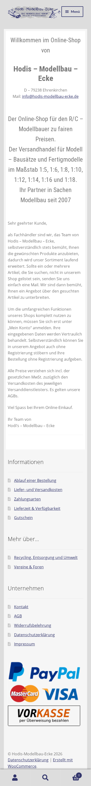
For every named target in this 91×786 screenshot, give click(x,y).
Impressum (24, 644)
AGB (18, 616)
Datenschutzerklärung (34, 634)
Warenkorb (70, 773)
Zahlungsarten (27, 499)
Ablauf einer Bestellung (35, 480)
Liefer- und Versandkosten (38, 489)
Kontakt (21, 606)
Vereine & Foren (29, 567)
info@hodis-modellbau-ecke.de (50, 96)
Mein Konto (15, 778)
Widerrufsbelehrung (32, 625)
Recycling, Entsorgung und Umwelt (46, 557)
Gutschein (23, 517)
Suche (45, 778)
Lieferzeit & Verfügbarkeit (37, 508)
